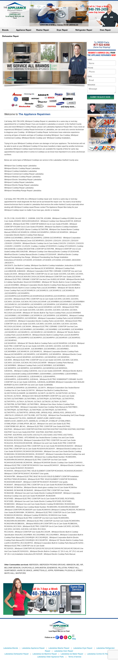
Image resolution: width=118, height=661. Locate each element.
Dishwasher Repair (10, 36)
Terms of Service (74, 656)
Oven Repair (105, 29)
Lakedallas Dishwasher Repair (16, 653)
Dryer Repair (62, 29)
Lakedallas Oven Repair (63, 651)
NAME (89, 59)
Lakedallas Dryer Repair (82, 648)
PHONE (90, 68)
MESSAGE (91, 84)
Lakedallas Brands (10, 648)
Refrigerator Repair (83, 29)
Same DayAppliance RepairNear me (107, 109)
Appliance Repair (23, 29)
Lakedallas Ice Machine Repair (45, 653)
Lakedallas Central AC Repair (99, 653)
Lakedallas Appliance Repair (33, 648)
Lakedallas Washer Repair (58, 648)
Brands (5, 29)
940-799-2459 (98, 9)
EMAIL (89, 76)
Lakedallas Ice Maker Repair (72, 653)
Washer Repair (42, 29)
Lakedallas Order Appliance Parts (50, 656)
